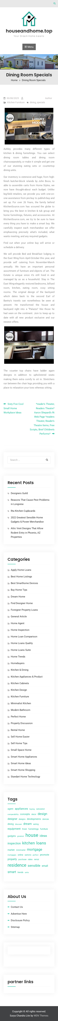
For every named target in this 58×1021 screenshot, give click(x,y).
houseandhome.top (29, 31)
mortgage (34, 849)
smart (12, 872)
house (31, 835)
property (12, 859)
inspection (14, 843)
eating (36, 824)
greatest (20, 836)
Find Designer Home (22, 603)
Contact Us (17, 907)
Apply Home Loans (21, 569)
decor (33, 814)
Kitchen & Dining (19, 669)
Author (48, 98)
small (45, 865)
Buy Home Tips (19, 589)
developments (34, 819)
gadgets (12, 836)
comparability (13, 814)
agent (10, 809)
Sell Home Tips (19, 743)
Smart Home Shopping (23, 770)
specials (41, 102)
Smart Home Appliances (24, 756)
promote (44, 854)
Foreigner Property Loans (24, 609)
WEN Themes (41, 1015)
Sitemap (15, 927)
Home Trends (18, 656)
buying (32, 809)
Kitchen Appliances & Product (27, 676)
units (27, 872)
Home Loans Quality (22, 643)
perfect (36, 855)
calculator (40, 809)
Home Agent (17, 623)
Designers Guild (19, 493)
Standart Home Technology (25, 776)
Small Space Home (21, 749)
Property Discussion (22, 723)
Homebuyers (17, 663)
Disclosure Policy (20, 920)
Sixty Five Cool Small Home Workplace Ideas (14, 408)
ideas (43, 836)
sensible (34, 866)
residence (17, 865)
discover (18, 824)
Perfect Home (18, 716)
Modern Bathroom (20, 710)
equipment (14, 828)
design (42, 814)
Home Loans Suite (21, 650)
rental (36, 859)
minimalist (20, 850)
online (20, 855)
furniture (44, 829)
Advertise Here (19, 913)
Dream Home (18, 596)
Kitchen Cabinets (20, 683)
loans (41, 843)
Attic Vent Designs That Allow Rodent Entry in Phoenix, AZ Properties (27, 532)
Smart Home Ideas (21, 763)
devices (45, 819)
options (28, 855)
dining (33, 102)
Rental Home (18, 730)
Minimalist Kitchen (21, 703)
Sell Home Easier (20, 736)
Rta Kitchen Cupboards (23, 510)
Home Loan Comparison (24, 636)
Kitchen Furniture (15, 102)
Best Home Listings (21, 576)
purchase (22, 859)
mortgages (12, 855)
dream (27, 823)
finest (24, 829)
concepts (25, 814)
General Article (19, 616)
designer (12, 818)
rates (30, 859)
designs (22, 819)
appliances (21, 808)
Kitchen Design (19, 689)
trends (20, 872)
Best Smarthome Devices (24, 583)
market (11, 850)
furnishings (33, 829)
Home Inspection (20, 629)
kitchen (28, 843)
